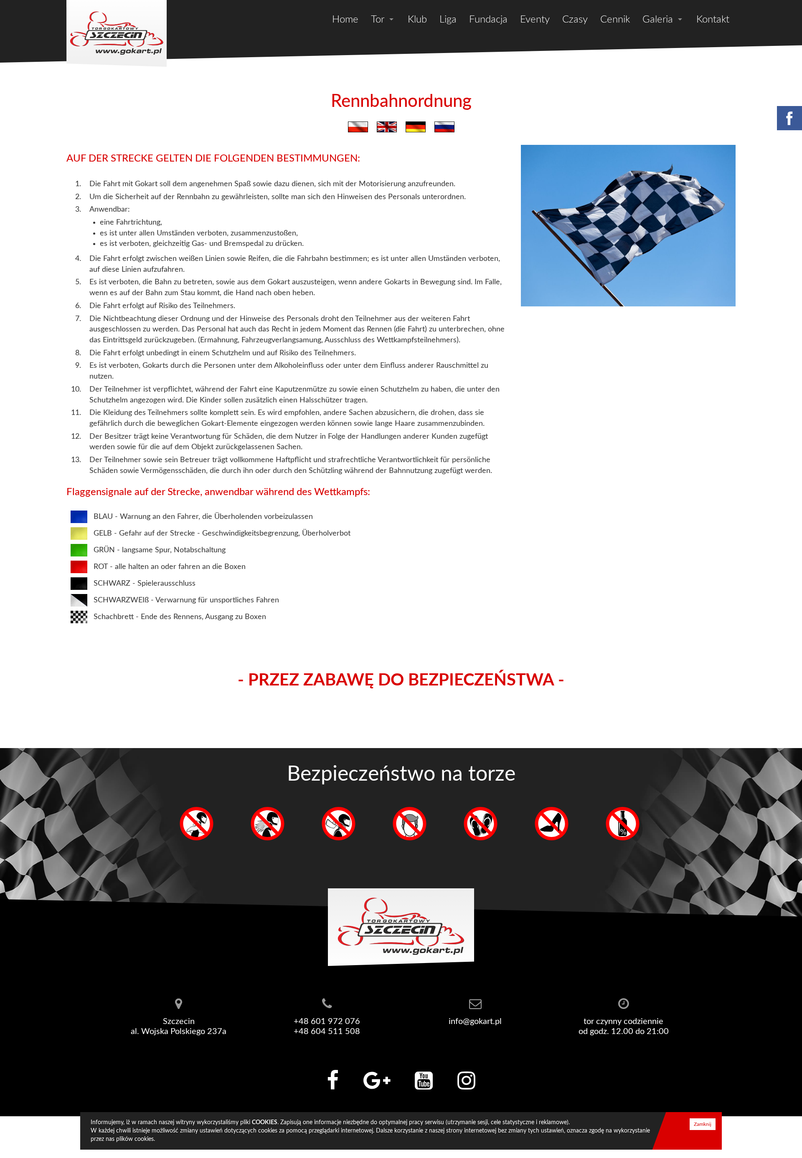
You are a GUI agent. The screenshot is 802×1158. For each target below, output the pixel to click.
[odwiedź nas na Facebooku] (333, 1081)
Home (345, 20)
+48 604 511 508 (327, 1031)
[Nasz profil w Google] (376, 1081)
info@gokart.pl (475, 1021)
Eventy (535, 20)
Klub (417, 20)
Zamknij (702, 1124)
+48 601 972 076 (327, 1021)
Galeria (657, 20)
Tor (377, 20)
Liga (448, 20)
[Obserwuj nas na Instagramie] (466, 1081)
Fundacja (488, 20)
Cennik (615, 20)
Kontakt (712, 20)
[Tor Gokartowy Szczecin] (116, 33)
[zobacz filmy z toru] (424, 1081)
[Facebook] (789, 118)
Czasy (575, 20)
